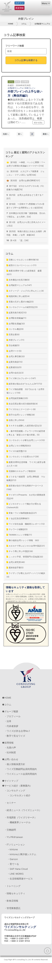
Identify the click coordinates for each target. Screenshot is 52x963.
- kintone (13, 849)
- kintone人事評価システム (22, 854)
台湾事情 (24, 82)
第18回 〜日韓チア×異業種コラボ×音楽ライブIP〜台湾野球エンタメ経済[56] (25, 206)
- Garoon (13, 859)
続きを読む (38, 122)
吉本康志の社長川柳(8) (19, 279)
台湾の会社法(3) (16, 372)
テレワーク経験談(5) (18, 529)
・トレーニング (12, 885)
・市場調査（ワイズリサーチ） (20, 817)
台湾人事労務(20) (16, 356)
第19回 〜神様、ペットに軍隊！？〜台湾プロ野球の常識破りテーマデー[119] (25, 164)
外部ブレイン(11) (16, 340)
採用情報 (9, 742)
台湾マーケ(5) (15, 351)
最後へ (45, 134)
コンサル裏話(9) (16, 329)
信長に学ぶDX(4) (16, 420)
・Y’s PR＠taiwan (13, 837)
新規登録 (19, 8)
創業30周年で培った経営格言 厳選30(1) (24, 272)
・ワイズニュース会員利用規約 (20, 773)
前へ (20, 134)
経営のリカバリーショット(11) (22, 265)
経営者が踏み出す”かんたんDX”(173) (25, 384)
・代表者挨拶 (11, 726)
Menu (44, 3)
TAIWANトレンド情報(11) (20, 535)
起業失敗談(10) (15, 362)
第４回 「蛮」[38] (17, 240)
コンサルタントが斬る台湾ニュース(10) (26, 440)
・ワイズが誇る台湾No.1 (17, 730)
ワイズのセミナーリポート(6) (22, 409)
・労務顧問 (10, 829)
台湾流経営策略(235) (18, 398)
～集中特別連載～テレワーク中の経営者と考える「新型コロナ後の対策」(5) (25, 433)
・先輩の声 (10, 747)
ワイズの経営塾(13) (17, 451)
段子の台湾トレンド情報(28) (21, 414)
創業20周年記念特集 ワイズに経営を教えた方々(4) (25, 464)
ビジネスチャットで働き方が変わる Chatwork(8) (24, 506)
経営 (17, 82)
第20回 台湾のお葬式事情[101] (25, 180)
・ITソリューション (14, 844)
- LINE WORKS (16, 873)
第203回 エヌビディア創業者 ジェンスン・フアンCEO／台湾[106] (25, 173)
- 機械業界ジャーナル (19, 822)
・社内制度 (10, 752)
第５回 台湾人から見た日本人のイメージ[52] (25, 224)
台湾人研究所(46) (16, 562)
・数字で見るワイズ (14, 735)
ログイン (19, 3)
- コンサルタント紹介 (19, 795)
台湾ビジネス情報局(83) (19, 445)
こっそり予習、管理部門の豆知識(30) (25, 556)
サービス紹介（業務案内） (18, 785)
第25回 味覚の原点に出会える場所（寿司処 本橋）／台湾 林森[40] (26, 233)
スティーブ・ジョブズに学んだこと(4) (26, 291)
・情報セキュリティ (14, 893)
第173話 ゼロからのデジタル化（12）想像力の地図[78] (25, 188)
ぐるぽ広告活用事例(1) (18, 518)
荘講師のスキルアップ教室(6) (22, 471)
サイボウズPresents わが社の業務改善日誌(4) (25, 497)
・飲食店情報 (11, 900)
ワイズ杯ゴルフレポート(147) (22, 378)
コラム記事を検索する (26, 60)
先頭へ (6, 134)
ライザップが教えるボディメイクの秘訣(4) (25, 575)
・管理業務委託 (12, 908)
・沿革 (7, 721)
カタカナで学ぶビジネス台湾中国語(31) (26, 546)
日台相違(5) (13, 345)
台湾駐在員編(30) (16, 323)
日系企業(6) (13, 334)
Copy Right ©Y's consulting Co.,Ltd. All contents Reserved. (26, 960)
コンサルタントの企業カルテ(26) (23, 456)
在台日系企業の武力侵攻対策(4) (23, 403)
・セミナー (10, 802)
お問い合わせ (11, 759)
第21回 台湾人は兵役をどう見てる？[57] (25, 197)
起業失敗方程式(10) (17, 312)
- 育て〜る (13, 864)
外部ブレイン (30, 88)
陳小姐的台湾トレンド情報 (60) (23, 540)
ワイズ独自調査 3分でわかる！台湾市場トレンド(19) (25, 391)
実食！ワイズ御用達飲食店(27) (22, 513)
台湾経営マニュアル (42, 24)
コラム (23, 24)
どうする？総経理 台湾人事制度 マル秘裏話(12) (25, 478)
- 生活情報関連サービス (20, 878)
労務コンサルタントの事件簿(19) (23, 259)
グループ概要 (11, 711)
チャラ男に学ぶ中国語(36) (20, 551)
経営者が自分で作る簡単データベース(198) (24, 487)
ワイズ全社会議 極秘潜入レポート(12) (26, 524)
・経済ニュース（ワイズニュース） (22, 810)
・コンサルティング (14, 790)
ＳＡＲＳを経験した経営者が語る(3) (25, 425)
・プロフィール (12, 716)
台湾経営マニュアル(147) (20, 285)
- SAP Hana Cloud (18, 868)
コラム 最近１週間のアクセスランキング (25, 154)
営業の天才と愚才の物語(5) (21, 301)
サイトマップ (11, 780)
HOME (10, 24)
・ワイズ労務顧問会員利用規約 (20, 769)
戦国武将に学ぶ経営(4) (19, 296)
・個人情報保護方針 (14, 764)
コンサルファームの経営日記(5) (23, 307)
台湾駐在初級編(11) (17, 318)
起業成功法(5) (15, 367)
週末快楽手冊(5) (16, 567)
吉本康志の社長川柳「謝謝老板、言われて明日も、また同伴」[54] (25, 215)
